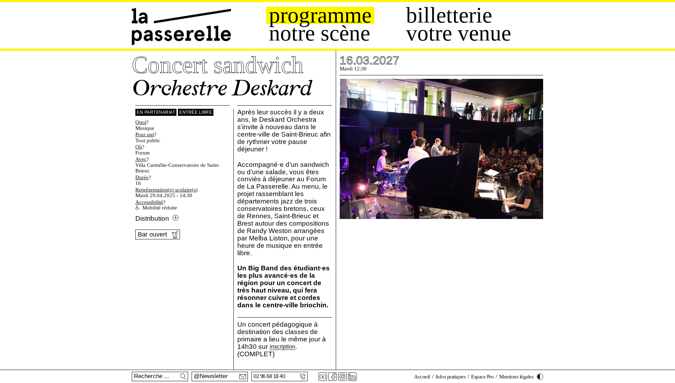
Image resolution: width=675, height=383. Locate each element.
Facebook (332, 376)
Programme (320, 15)
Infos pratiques (451, 376)
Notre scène (319, 33)
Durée (142, 177)
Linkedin (352, 376)
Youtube (323, 376)
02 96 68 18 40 (269, 376)
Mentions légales (516, 376)
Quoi (140, 122)
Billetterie (449, 15)
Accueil (422, 376)
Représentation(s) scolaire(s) (166, 190)
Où (138, 147)
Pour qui (144, 134)
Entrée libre (195, 112)
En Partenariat (156, 112)
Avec (141, 159)
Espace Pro (482, 376)
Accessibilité (149, 202)
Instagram (342, 376)
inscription (282, 347)
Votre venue (458, 33)
